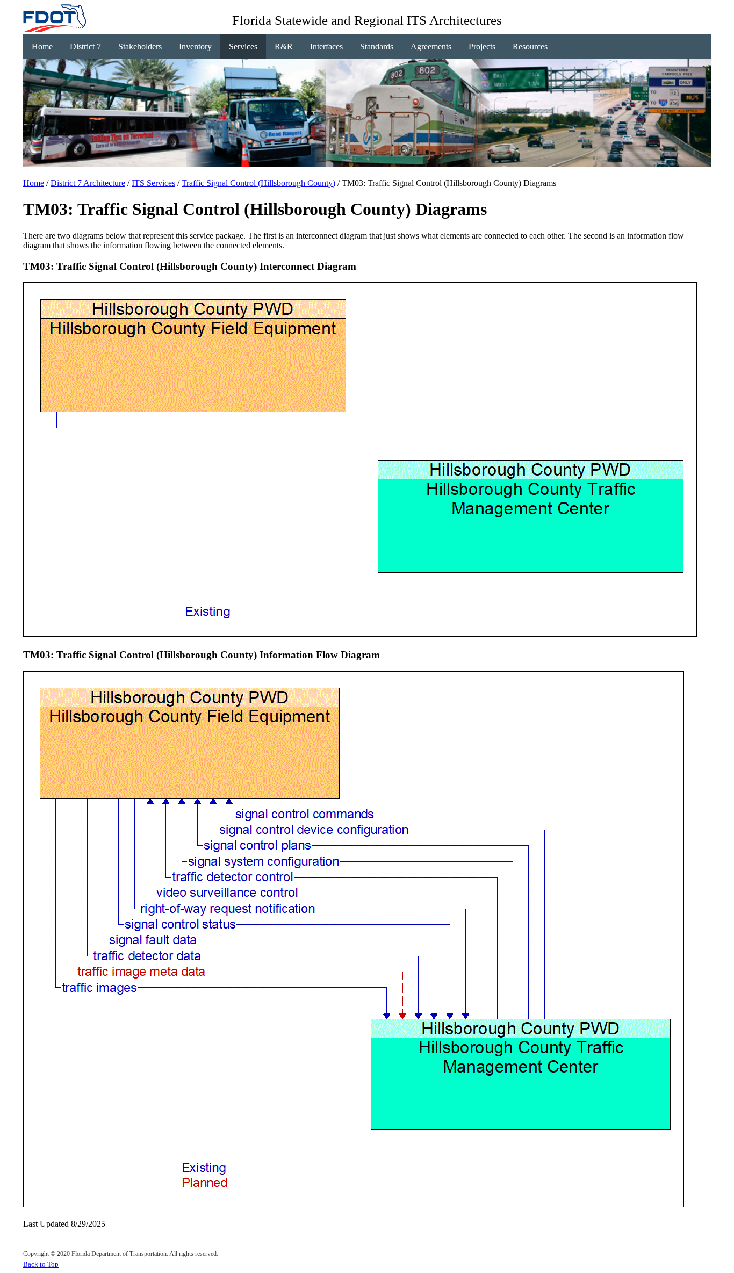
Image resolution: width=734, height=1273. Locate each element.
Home (42, 46)
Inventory (195, 46)
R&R (284, 46)
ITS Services (153, 183)
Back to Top (41, 1264)
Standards (376, 46)
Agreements (431, 46)
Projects (482, 46)
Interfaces (326, 46)
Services (243, 46)
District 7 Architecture (88, 183)
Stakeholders (140, 46)
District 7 (85, 46)
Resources (530, 46)
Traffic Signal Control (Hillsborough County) (258, 183)
